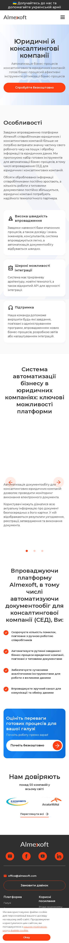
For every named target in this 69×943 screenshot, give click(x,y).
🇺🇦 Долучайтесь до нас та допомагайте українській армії (34, 5)
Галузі (7, 902)
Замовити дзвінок (34, 885)
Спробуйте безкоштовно (34, 87)
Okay (26, 937)
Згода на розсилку (50, 906)
